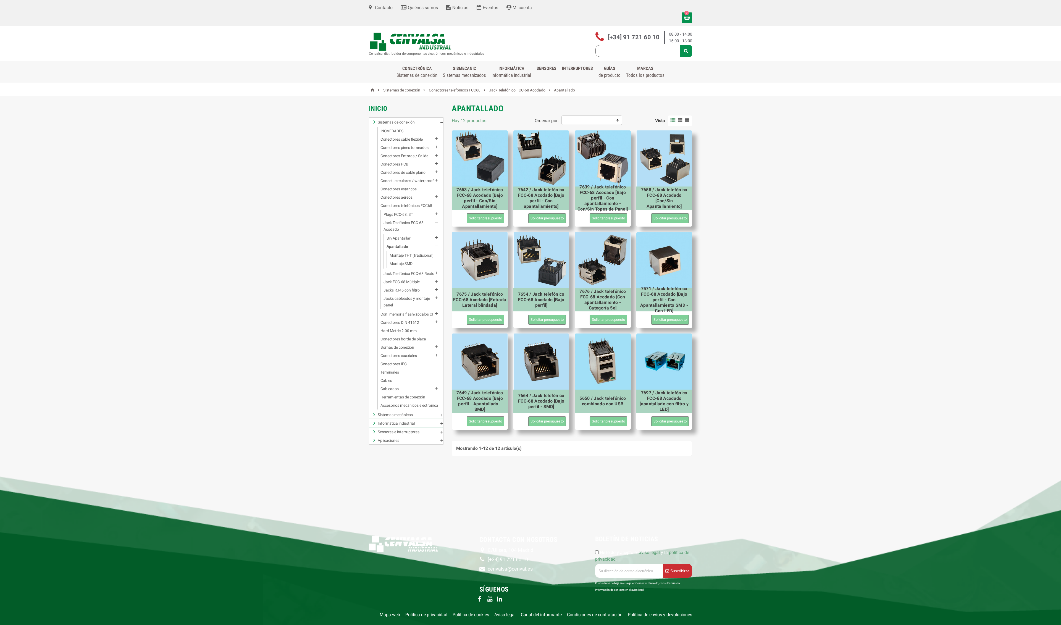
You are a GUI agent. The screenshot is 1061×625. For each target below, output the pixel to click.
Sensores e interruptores (398, 432)
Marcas (645, 72)
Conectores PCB (394, 164)
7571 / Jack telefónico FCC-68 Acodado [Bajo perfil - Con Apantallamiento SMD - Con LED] (664, 299)
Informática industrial (396, 423)
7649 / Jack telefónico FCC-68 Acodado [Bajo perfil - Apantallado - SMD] (479, 401)
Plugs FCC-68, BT (398, 214)
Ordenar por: (547, 120)
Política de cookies (471, 614)
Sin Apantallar (399, 238)
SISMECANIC (464, 72)
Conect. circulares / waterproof (407, 180)
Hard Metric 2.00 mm (398, 331)
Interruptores (577, 68)
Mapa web (390, 614)
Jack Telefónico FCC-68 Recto (409, 273)
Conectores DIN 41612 (399, 322)
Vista (660, 120)
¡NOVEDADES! (392, 131)
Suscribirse (679, 571)
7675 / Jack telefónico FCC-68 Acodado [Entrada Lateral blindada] (479, 300)
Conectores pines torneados (404, 147)
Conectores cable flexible (401, 139)
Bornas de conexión (397, 347)
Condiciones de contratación (595, 614)
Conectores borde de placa (403, 339)
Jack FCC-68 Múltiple (402, 282)
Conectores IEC (393, 364)
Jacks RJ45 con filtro (402, 290)
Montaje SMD (401, 263)
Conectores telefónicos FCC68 (406, 205)
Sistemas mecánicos (395, 415)
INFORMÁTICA (511, 72)
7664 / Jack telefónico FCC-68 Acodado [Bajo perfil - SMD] (541, 401)
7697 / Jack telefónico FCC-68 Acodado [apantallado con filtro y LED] (664, 401)
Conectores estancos (398, 189)
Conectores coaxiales (398, 355)
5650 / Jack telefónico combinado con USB (602, 401)
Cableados (389, 389)
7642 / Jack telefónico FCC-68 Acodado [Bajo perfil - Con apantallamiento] (541, 198)
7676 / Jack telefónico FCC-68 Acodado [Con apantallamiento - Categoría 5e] (602, 300)
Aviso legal (505, 614)
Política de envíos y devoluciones (660, 614)
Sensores (546, 68)
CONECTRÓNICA (416, 72)
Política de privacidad (426, 614)
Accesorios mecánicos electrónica (409, 405)
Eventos (490, 7)
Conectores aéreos (396, 197)
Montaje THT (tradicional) (412, 255)
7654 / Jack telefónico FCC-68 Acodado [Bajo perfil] (541, 300)
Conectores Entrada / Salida (404, 156)
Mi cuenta (521, 7)
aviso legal (649, 552)
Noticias (459, 7)
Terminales (389, 372)
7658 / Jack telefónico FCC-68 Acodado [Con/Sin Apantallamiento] (664, 198)
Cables (386, 380)
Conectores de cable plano (403, 172)
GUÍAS (609, 72)
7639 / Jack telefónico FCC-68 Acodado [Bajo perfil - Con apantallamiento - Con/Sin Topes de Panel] (602, 198)
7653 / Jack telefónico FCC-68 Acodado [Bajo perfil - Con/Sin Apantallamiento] (479, 198)
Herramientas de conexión (402, 397)
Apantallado (397, 246)
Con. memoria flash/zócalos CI (406, 314)
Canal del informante (541, 614)
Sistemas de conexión (396, 122)
